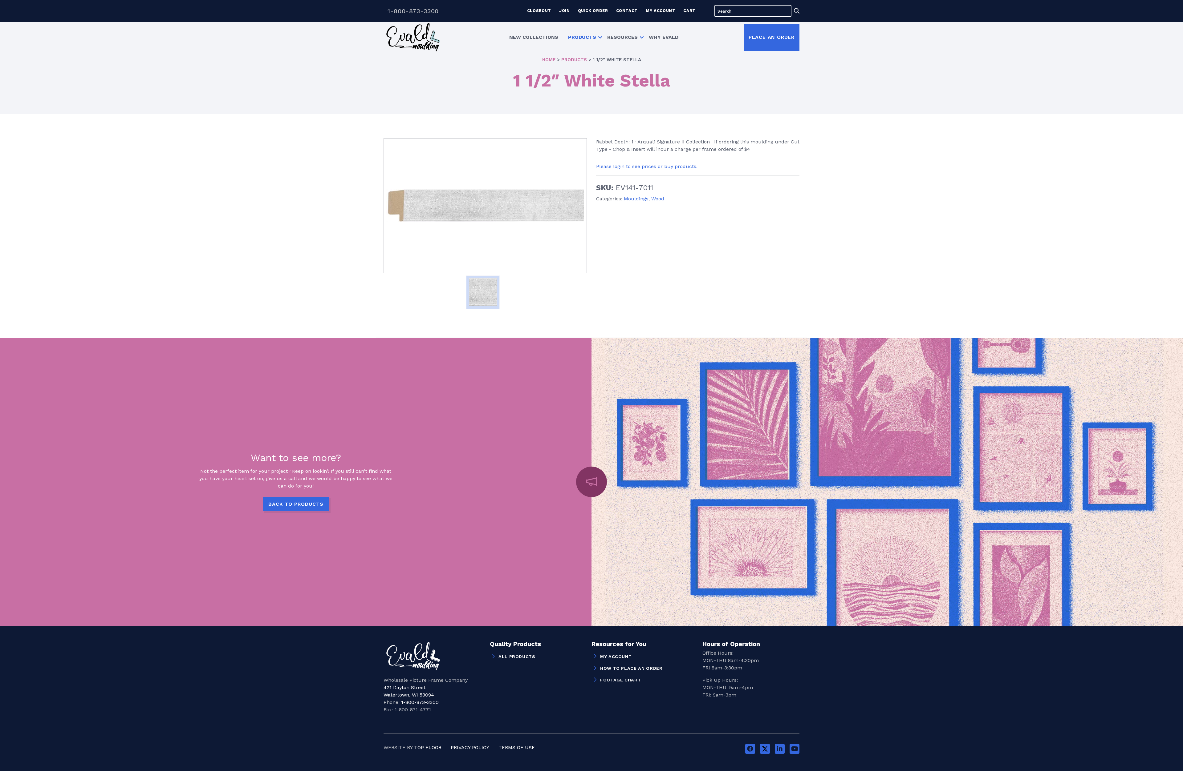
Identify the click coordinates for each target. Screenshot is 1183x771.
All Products (516, 656)
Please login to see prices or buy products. (646, 166)
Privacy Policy (470, 747)
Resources (622, 37)
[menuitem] (533, 37)
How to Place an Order (631, 668)
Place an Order (772, 37)
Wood (657, 199)
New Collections (533, 37)
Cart (689, 10)
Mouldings (636, 199)
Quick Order (593, 10)
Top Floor (427, 747)
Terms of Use (516, 747)
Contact (627, 10)
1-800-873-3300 (413, 11)
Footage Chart (620, 679)
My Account (660, 10)
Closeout (539, 10)
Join (564, 10)
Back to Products (295, 504)
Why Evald (663, 37)
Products (582, 37)
